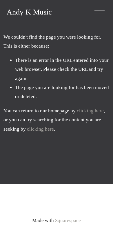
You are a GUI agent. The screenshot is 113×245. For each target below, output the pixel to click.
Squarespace (68, 220)
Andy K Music (29, 12)
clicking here (90, 111)
